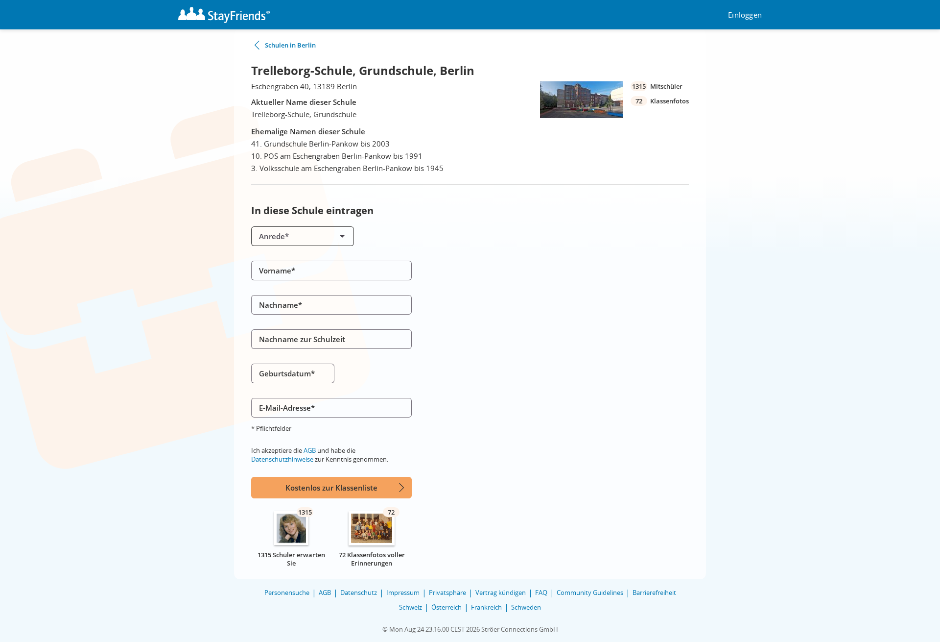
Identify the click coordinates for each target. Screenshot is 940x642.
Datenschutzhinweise (282, 459)
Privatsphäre (447, 592)
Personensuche (286, 592)
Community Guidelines (590, 592)
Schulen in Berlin (290, 45)
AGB (310, 450)
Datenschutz (358, 592)
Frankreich (486, 607)
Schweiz (410, 607)
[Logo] (224, 15)
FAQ (541, 592)
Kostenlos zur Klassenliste (331, 488)
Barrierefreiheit (654, 592)
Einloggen (745, 15)
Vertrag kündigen (500, 592)
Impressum (403, 592)
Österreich (446, 607)
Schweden (526, 607)
